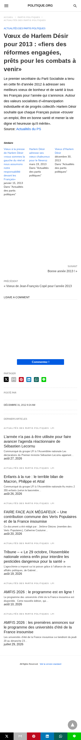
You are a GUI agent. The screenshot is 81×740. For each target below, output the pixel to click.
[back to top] (72, 725)
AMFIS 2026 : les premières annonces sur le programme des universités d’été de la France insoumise (39, 627)
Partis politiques (29, 17)
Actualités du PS (28, 129)
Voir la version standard (50, 664)
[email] (20, 736)
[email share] (13, 379)
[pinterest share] (21, 379)
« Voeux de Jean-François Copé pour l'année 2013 (38, 286)
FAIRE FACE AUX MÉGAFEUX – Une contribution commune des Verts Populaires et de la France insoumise (40, 516)
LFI (52, 428)
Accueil (8, 17)
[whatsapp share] (36, 379)
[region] (40, 231)
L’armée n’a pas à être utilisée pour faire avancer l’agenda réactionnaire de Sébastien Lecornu (37, 441)
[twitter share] (6, 379)
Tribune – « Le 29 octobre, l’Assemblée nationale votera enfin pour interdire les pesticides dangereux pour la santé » (36, 556)
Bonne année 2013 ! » (62, 271)
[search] (75, 6)
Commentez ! (40, 361)
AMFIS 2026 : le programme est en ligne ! (39, 592)
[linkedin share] (28, 379)
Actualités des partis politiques (25, 20)
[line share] (43, 379)
